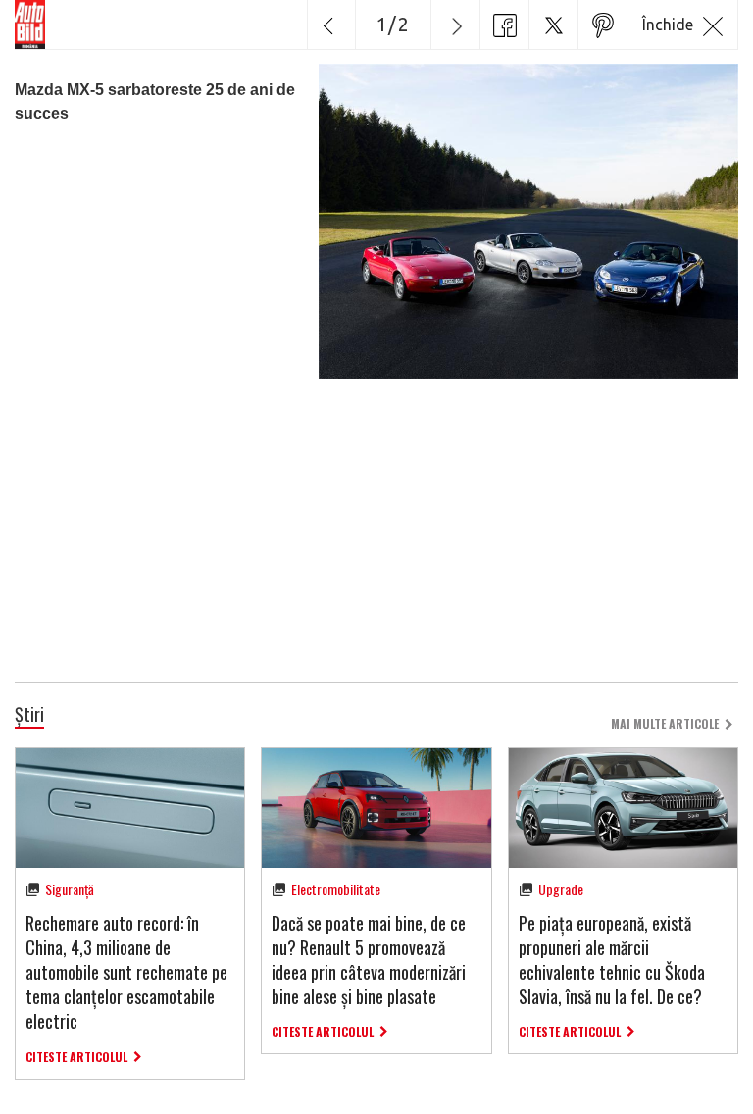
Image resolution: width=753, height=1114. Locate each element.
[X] (552, 24)
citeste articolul (76, 1056)
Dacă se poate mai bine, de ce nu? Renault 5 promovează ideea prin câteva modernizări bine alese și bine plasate (369, 960)
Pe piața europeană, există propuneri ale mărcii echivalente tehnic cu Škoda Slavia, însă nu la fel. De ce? (612, 960)
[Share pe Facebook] (503, 24)
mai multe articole (665, 723)
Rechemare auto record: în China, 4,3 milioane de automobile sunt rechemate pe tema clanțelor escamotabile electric (126, 972)
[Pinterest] (602, 24)
